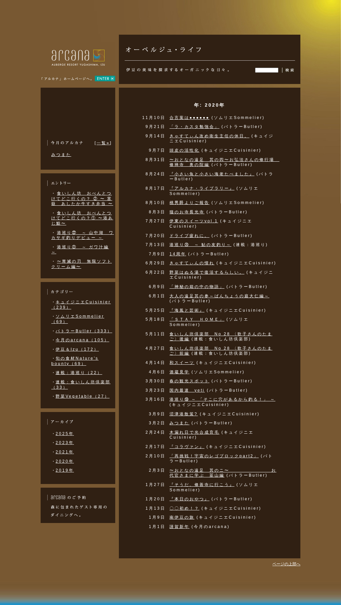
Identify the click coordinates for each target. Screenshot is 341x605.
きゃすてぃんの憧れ (192, 263)
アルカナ (78, 66)
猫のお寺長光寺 (187, 212)
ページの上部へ (286, 564)
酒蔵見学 (179, 372)
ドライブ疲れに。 (189, 235)
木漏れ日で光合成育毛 (194, 432)
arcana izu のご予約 (66, 497)
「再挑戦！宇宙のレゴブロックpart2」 (214, 456)
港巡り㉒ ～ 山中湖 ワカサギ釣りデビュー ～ (82, 235)
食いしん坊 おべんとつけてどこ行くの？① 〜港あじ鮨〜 (82, 218)
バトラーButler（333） (84, 331)
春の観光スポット (189, 381)
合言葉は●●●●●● (189, 117)
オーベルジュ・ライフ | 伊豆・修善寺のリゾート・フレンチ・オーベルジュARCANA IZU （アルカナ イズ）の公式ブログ (163, 46)
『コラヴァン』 (187, 446)
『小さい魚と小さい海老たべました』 (212, 174)
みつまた (179, 423)
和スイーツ (182, 362)
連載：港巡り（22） (79, 372)
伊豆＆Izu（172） (77, 349)
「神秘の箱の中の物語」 (197, 286)
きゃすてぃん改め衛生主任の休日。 (209, 136)
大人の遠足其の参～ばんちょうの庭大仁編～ (219, 296)
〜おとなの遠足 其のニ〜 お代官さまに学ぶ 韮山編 (223, 473)
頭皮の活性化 (184, 150)
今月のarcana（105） (82, 340)
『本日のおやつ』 (189, 499)
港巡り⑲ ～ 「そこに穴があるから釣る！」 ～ (222, 399)
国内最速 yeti (187, 390)
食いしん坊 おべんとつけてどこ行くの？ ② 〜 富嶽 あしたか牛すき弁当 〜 (82, 198)
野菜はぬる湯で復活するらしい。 (207, 272)
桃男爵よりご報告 (189, 202)
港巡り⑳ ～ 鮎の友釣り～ (200, 244)
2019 (62, 470)
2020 (62, 461)
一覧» (103, 143)
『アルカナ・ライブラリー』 (202, 188)
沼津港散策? (184, 414)
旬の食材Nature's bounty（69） (75, 361)
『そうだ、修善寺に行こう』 (202, 484)
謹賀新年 (179, 526)
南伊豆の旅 (182, 517)
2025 (62, 433)
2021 (62, 452)
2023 (62, 442)
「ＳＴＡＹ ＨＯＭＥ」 (197, 319)
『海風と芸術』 (187, 310)
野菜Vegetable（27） (83, 396)
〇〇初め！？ (184, 508)
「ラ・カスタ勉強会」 (194, 126)
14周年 (178, 254)
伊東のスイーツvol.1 (194, 221)
